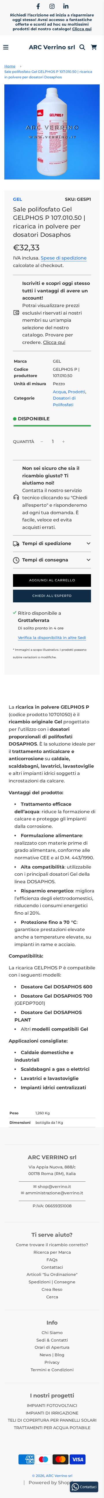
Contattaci (52, 1267)
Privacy (52, 1362)
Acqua (59, 391)
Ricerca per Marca (52, 1252)
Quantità (23, 441)
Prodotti (76, 391)
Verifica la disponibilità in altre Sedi (52, 637)
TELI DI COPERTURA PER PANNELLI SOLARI (52, 1420)
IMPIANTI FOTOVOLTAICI (52, 1405)
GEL (17, 199)
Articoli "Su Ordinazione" (52, 1274)
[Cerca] (82, 47)
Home (9, 66)
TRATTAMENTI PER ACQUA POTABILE (52, 1427)
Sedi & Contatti (52, 1340)
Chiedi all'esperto (52, 596)
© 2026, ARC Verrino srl (52, 1476)
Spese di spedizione (64, 258)
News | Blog (52, 1354)
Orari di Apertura (52, 1347)
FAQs (52, 1259)
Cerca (52, 1297)
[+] (63, 441)
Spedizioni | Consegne (52, 1282)
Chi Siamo (52, 1332)
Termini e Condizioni (52, 1369)
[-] (41, 441)
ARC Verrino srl (52, 47)
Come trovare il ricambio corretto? (52, 1244)
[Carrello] (94, 47)
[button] (52, 544)
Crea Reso (52, 1289)
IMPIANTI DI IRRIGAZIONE (52, 1413)
